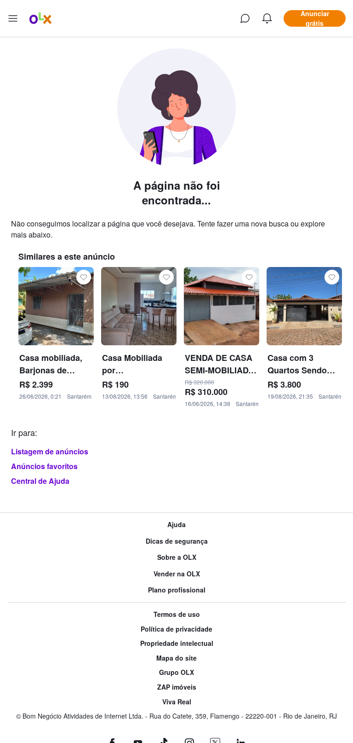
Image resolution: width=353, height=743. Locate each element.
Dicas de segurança (177, 541)
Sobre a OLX (176, 557)
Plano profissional (176, 590)
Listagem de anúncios (49, 451)
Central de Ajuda (40, 481)
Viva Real (176, 701)
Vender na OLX (177, 573)
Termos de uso (177, 614)
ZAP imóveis (176, 687)
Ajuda (176, 524)
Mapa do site (176, 658)
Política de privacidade (176, 629)
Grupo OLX (176, 672)
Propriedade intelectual (176, 643)
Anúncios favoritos (44, 466)
